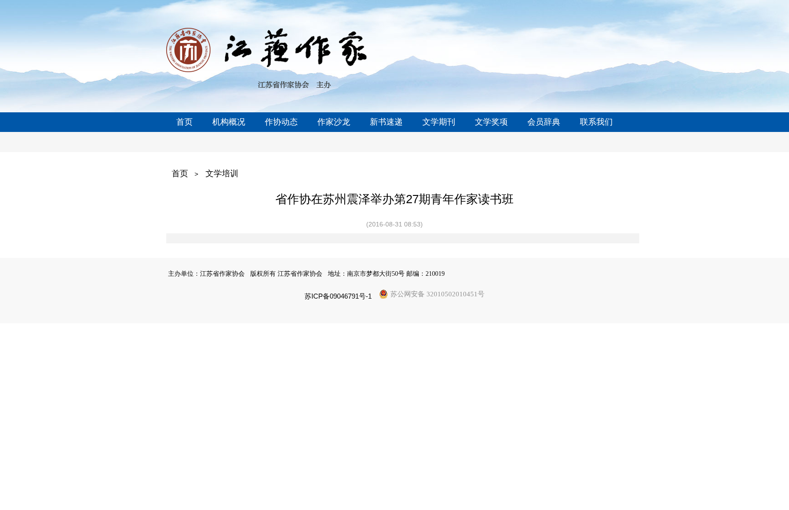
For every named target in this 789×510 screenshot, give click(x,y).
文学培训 (221, 173)
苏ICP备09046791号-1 (338, 296)
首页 (180, 173)
